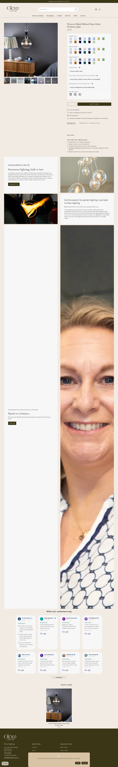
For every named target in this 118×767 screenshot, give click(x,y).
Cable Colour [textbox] (82, 67)
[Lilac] (94, 38)
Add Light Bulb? (73, 92)
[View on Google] (41, 619)
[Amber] (75, 42)
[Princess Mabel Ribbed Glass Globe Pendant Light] (59, 705)
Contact (34, 747)
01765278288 (7, 753)
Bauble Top (73, 36)
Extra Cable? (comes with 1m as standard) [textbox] (89, 76)
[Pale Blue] (89, 38)
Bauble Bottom (74, 57)
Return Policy (64, 747)
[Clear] (71, 38)
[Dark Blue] (80, 42)
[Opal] (71, 42)
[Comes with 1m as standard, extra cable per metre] (97, 75)
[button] (37, 16)
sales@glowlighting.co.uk (11, 757)
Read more (70, 135)
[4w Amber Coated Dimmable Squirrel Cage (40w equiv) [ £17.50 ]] (71, 94)
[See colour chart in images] (92, 83)
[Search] (76, 9)
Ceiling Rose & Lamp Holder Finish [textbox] (87, 84)
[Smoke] (80, 38)
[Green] (103, 38)
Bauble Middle (74, 46)
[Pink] (85, 38)
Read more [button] (43, 630)
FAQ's (33, 750)
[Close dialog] (114, 732)
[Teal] (85, 42)
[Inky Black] (89, 42)
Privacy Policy (64, 750)
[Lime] (94, 42)
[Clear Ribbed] (75, 38)
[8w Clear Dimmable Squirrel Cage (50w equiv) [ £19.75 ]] (80, 94)
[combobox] (54, 9)
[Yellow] (99, 38)
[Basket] (100, 9)
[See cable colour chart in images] (79, 67)
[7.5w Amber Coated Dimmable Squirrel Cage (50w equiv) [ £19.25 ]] (75, 94)
